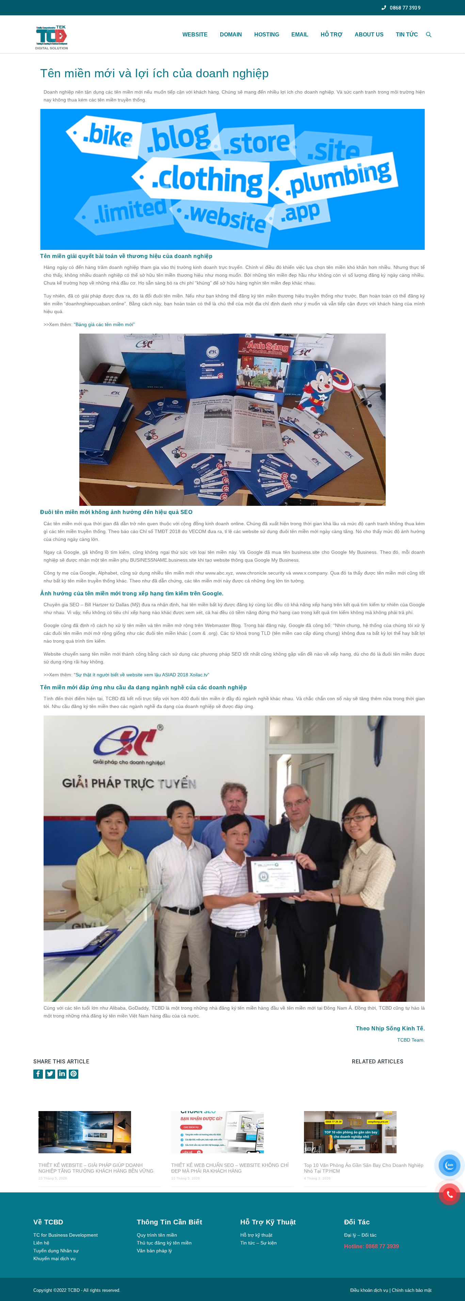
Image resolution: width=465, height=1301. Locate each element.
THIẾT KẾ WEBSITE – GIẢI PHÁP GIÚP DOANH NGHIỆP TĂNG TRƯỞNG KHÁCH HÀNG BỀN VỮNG (96, 1168)
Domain (231, 34)
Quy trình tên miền (157, 1235)
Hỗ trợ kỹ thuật (256, 1235)
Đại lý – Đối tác (360, 1235)
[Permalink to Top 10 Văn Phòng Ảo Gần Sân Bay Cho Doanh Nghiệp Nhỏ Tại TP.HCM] (365, 1133)
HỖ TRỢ (331, 34)
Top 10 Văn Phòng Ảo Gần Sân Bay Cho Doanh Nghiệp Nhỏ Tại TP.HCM (363, 1168)
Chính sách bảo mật (412, 1290)
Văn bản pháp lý (154, 1250)
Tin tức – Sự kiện (258, 1243)
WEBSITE (195, 34)
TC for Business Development (65, 1235)
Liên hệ (41, 1243)
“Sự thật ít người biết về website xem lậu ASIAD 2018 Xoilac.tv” (141, 674)
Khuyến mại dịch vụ (54, 1258)
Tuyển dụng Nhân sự (56, 1250)
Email (299, 34)
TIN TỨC (407, 34)
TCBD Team (410, 1040)
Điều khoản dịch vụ (369, 1290)
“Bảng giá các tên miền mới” (104, 324)
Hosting (266, 34)
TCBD (74, 1290)
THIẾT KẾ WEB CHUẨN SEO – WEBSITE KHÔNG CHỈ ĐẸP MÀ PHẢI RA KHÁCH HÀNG (230, 1168)
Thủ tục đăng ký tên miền (164, 1243)
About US (369, 34)
